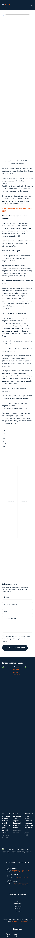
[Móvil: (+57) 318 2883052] (9, 882)
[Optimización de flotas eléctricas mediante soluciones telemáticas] (29, 738)
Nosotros (17, 904)
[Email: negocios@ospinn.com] (8, 869)
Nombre (7, 597)
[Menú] (32, 5)
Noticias (17, 909)
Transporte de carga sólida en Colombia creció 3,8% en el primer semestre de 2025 (6, 823)
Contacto (17, 911)
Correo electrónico (11, 604)
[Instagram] (16, 935)
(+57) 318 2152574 (21, 877)
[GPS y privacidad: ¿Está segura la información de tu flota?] (17, 738)
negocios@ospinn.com (20, 871)
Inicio (17, 901)
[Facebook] (8, 935)
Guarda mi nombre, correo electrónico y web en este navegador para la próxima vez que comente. (17, 639)
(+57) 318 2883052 (20, 884)
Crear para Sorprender (19, 922)
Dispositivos (17, 906)
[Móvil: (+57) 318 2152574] (9, 876)
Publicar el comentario (15, 648)
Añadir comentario (10, 618)
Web (5, 611)
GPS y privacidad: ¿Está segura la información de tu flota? (17, 821)
